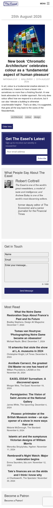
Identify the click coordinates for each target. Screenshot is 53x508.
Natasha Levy (10, 79)
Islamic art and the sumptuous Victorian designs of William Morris (28, 440)
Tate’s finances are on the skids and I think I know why (28, 473)
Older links (7, 126)
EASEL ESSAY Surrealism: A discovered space (28, 380)
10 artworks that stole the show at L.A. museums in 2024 (28, 349)
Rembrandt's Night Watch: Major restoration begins (27, 457)
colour (28, 116)
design (37, 116)
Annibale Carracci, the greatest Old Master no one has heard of (28, 365)
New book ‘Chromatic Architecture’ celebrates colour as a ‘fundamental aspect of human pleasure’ (26, 67)
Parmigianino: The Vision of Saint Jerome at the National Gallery (28, 398)
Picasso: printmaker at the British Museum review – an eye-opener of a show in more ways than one (27, 419)
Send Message (26, 291)
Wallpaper (27, 79)
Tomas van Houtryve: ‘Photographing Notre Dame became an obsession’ (27, 334)
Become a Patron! (13, 500)
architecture (16, 116)
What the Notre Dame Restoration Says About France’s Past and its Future (28, 315)
